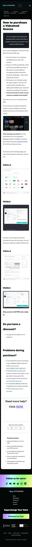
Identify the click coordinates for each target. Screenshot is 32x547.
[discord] (14, 483)
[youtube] (10, 483)
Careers (15, 504)
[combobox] (20, 5)
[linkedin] (25, 483)
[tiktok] (7, 483)
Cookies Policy (24, 533)
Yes (11, 428)
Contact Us (6, 15)
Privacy (10, 533)
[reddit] (18, 483)
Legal (5, 533)
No (20, 428)
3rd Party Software (16, 535)
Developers (16, 498)
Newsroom (16, 500)
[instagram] (21, 483)
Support (15, 502)
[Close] (16, 419)
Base (14, 496)
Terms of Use (16, 533)
